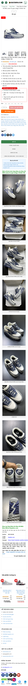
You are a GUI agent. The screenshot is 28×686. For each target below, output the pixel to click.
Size (2, 103)
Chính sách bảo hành (7, 623)
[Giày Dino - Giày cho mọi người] (16, 2)
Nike (17, 125)
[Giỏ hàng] (25, 2)
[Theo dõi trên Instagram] (7, 675)
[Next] (27, 591)
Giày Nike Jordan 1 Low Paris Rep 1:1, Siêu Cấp (7, 592)
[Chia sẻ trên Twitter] (5, 135)
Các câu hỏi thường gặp (8, 614)
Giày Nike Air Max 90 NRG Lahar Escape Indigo (14, 124)
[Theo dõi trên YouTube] (18, 675)
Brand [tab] (14, 149)
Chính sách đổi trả (7, 621)
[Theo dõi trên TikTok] (11, 675)
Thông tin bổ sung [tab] (14, 145)
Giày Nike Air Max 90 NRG (10, 121)
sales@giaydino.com (7, 667)
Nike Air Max (21, 125)
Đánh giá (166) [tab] (13, 152)
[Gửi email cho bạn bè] (8, 135)
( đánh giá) (13, 61)
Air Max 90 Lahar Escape (8, 119)
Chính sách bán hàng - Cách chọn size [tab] (14, 156)
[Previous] (1, 591)
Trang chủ (4, 6)
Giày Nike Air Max (14, 117)
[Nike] (4, 131)
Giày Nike (12, 6)
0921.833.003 (4, 672)
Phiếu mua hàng (6, 632)
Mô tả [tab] (14, 141)
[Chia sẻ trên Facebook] (2, 135)
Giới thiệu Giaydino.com (8, 634)
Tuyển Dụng (5, 636)
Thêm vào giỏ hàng (16, 107)
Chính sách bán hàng (8, 638)
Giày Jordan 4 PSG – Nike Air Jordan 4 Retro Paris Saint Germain (21, 592)
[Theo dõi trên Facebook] (3, 675)
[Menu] (2, 2)
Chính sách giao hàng (8, 619)
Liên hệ (4, 643)
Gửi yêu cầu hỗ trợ (7, 616)
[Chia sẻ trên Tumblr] (10, 135)
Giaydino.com (11, 537)
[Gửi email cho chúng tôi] (15, 675)
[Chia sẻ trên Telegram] (13, 135)
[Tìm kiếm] (6, 2)
